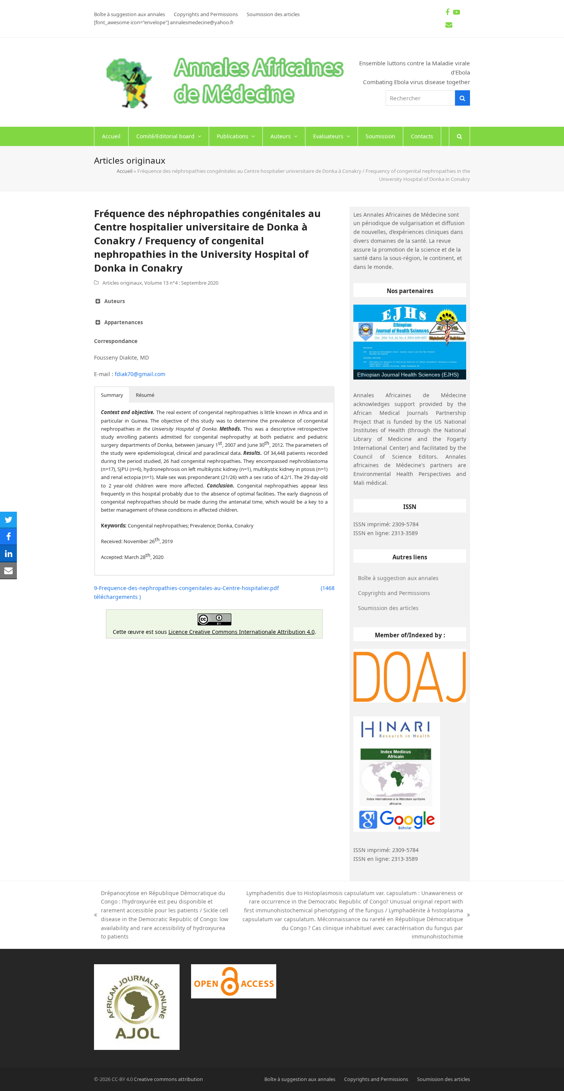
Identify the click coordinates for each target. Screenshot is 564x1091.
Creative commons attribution (168, 1079)
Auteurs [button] (114, 301)
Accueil (124, 170)
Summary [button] (112, 394)
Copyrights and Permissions (394, 593)
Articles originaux (122, 282)
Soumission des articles (388, 608)
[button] (459, 136)
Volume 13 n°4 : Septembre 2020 (181, 282)
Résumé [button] (145, 394)
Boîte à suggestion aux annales (398, 578)
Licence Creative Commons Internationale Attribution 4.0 (241, 631)
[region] (409, 342)
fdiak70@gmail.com (140, 374)
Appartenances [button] (123, 322)
